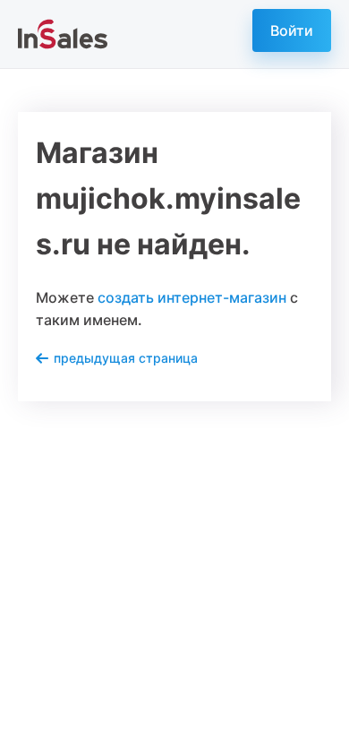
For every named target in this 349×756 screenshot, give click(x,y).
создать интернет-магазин (192, 297)
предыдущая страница (126, 357)
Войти (291, 30)
